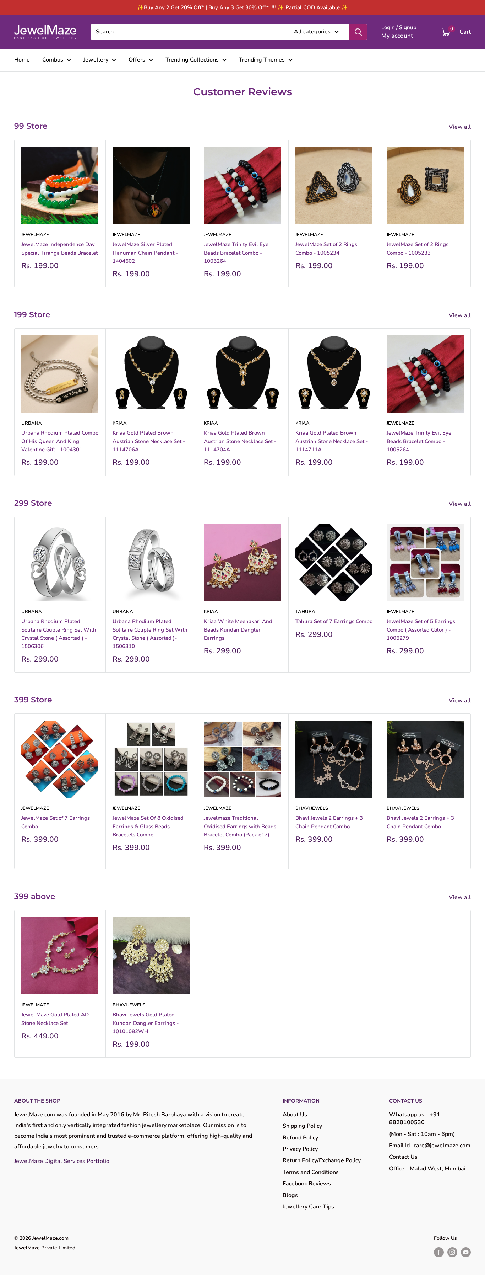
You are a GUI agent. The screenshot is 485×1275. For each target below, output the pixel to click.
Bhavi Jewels (311, 808)
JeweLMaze (35, 1005)
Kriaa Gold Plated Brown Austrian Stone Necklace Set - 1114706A (149, 441)
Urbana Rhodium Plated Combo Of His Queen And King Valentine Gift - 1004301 (59, 441)
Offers (137, 60)
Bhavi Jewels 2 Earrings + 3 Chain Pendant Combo (329, 822)
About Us (295, 1115)
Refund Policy (300, 1138)
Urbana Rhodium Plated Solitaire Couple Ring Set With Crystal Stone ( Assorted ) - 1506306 (58, 634)
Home (22, 60)
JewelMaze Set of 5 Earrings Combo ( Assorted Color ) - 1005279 (421, 630)
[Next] (471, 213)
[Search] (358, 32)
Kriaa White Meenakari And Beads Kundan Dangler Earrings (238, 630)
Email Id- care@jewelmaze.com (429, 1145)
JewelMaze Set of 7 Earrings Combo (55, 822)
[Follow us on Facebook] (439, 1252)
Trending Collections (192, 60)
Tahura (305, 612)
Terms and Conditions (311, 1172)
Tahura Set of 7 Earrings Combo (333, 621)
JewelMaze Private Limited (44, 1247)
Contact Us (403, 1157)
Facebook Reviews (307, 1184)
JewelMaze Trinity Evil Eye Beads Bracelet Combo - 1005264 (236, 253)
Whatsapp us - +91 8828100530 (414, 1118)
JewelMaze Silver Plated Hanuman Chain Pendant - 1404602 (145, 253)
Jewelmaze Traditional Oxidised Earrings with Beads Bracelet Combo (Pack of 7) (240, 826)
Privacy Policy (300, 1149)
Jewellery (95, 60)
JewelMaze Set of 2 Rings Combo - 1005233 (417, 248)
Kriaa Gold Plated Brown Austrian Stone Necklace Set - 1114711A (331, 441)
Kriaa (120, 423)
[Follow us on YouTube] (466, 1252)
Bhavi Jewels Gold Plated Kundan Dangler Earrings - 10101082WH (146, 1023)
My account (397, 36)
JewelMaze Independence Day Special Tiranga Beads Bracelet (59, 248)
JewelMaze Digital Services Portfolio (61, 1161)
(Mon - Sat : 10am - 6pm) (422, 1134)
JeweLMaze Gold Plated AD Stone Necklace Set (55, 1018)
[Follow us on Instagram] (452, 1252)
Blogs (290, 1195)
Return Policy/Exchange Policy (322, 1160)
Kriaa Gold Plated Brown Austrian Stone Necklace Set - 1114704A (240, 441)
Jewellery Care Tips (308, 1207)
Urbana (31, 423)
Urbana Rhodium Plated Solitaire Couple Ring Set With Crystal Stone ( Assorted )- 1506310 (150, 634)
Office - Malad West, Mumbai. (428, 1169)
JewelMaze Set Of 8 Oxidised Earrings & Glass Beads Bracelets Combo (148, 826)
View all (460, 127)
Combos (52, 60)
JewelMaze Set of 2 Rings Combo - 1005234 (326, 248)
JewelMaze (35, 235)
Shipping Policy (302, 1126)
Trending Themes (262, 60)
